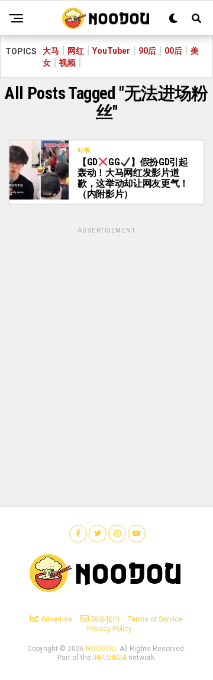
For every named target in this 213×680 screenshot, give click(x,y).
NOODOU (101, 649)
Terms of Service (155, 619)
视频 (67, 62)
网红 (75, 50)
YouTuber (111, 50)
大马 (51, 50)
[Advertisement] (106, 342)
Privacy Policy (109, 629)
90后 (147, 50)
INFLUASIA (110, 657)
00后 (173, 50)
